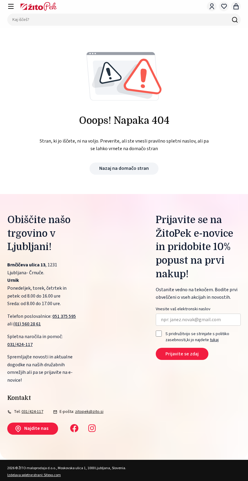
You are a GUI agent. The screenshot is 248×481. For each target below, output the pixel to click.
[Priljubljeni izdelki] (224, 6)
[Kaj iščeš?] (235, 20)
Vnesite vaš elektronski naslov (183, 309)
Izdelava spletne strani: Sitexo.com (34, 475)
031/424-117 (20, 344)
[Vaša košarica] (236, 6)
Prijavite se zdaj (182, 354)
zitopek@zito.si (89, 412)
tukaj (214, 340)
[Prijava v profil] (212, 6)
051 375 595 (64, 316)
